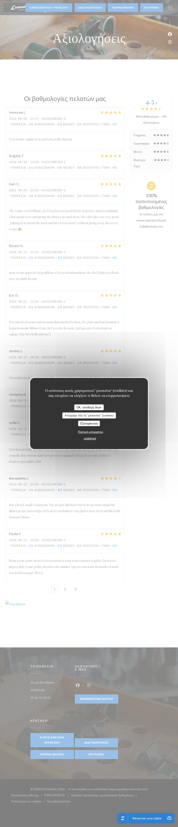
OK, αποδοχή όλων (89, 407)
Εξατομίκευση (89, 423)
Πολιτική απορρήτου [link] (90, 432)
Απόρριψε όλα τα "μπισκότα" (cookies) (89, 415)
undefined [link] (90, 438)
